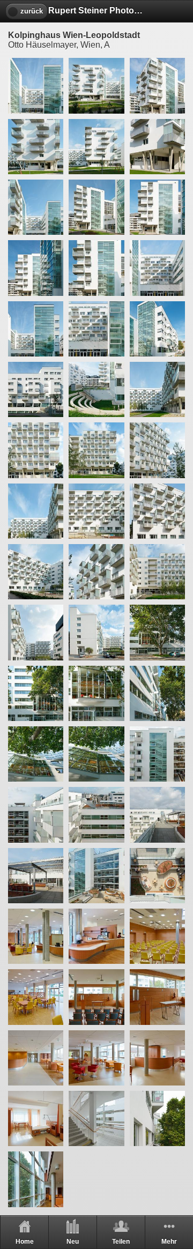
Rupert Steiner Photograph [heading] (96, 10)
